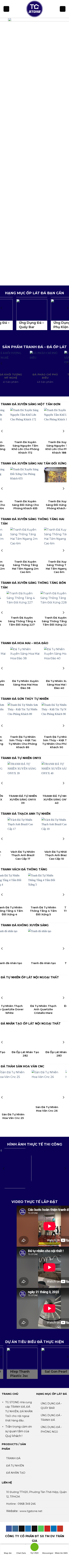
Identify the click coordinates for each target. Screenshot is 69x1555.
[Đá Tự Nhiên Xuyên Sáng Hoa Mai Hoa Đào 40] (30, 662)
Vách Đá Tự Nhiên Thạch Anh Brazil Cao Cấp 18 (51, 855)
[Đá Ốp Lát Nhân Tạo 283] (30, 1037)
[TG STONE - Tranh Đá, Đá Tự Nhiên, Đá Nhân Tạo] (34, 9)
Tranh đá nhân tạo (40, 963)
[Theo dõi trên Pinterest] (47, 1529)
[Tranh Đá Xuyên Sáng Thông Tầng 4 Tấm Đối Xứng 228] (17, 602)
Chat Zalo (21, 1553)
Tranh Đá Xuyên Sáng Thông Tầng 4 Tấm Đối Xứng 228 (17, 621)
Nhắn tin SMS (61, 1553)
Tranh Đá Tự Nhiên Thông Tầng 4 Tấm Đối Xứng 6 (40, 911)
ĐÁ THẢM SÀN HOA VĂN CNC (22, 1066)
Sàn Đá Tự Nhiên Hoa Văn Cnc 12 (46, 1092)
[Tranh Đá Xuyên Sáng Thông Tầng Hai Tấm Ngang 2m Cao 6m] (30, 542)
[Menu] (6, 9)
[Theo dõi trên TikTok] (22, 1529)
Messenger (47, 1553)
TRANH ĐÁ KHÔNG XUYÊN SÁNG (25, 925)
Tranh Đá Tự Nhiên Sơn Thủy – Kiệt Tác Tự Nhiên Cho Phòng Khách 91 (51, 742)
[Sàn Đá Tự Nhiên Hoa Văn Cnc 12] (46, 1078)
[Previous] (2, 431)
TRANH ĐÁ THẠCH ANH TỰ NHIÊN (25, 813)
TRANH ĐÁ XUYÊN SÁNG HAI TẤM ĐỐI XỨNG (34, 463)
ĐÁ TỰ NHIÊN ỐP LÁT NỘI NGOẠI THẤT (30, 977)
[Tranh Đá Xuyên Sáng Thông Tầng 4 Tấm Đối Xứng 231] (51, 606)
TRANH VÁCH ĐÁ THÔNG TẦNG (24, 869)
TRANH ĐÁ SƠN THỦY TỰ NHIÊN (24, 699)
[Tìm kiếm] (62, 9)
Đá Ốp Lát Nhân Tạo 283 (30, 1053)
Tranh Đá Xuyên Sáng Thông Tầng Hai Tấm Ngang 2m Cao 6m (30, 567)
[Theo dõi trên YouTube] (60, 1529)
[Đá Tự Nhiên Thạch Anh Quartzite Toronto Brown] (41, 991)
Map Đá (8, 1553)
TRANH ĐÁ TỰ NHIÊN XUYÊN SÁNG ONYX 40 (18, 799)
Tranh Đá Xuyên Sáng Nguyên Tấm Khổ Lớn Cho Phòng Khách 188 (30, 447)
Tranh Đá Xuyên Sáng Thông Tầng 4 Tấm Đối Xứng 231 (51, 629)
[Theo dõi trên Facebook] (9, 1529)
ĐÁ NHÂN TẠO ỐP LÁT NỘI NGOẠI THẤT (31, 1023)
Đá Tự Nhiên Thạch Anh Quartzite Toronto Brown (41, 1009)
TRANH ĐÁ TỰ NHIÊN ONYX (21, 758)
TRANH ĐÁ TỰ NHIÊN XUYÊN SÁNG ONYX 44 (52, 799)
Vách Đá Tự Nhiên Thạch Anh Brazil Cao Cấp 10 (17, 855)
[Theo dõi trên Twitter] (28, 1529)
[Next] (63, 431)
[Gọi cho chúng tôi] (41, 1529)
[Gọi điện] (34, 1547)
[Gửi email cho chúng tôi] (35, 1529)
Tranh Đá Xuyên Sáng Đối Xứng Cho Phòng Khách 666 (30, 505)
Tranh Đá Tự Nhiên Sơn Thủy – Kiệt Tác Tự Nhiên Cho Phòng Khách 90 (18, 742)
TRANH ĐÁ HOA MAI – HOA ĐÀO (24, 643)
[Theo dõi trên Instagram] (15, 1529)
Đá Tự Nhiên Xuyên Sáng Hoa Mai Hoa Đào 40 (30, 684)
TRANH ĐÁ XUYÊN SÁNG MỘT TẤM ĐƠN (30, 404)
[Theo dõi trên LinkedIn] (54, 1529)
